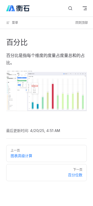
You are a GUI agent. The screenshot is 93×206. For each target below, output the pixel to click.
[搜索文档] (70, 8)
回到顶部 (81, 23)
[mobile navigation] (85, 8)
